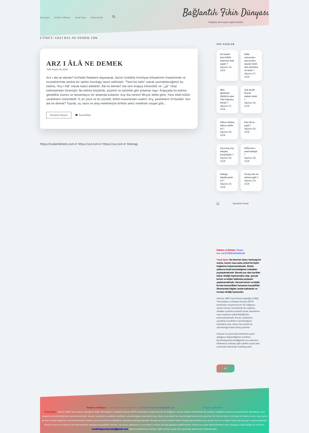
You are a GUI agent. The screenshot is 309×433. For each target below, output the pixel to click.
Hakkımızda (97, 17)
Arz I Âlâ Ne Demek (84, 63)
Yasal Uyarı (80, 17)
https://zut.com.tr (90, 144)
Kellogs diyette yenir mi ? (226, 177)
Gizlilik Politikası (62, 17)
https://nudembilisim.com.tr (58, 144)
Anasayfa (45, 17)
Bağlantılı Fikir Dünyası (226, 13)
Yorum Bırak (85, 115)
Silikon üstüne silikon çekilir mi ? (227, 125)
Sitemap (132, 144)
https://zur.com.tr (114, 144)
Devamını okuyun (60, 115)
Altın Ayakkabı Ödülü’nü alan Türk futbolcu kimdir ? (227, 96)
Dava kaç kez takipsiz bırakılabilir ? (227, 151)
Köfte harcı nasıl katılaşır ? (251, 151)
